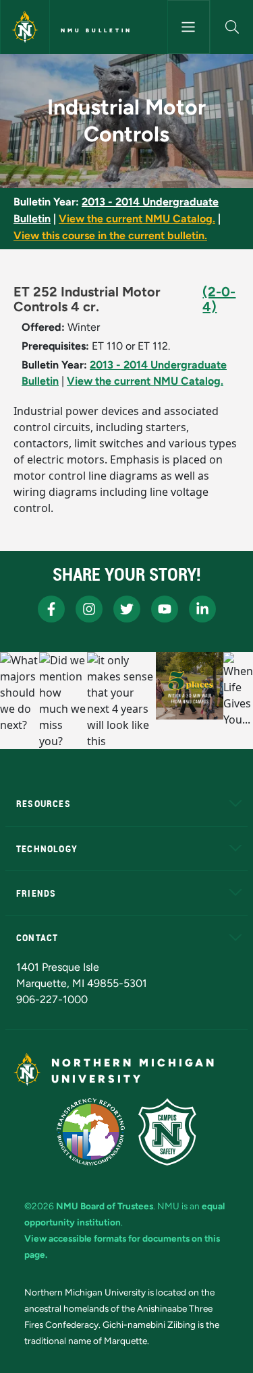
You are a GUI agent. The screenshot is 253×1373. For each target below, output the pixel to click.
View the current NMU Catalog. (137, 218)
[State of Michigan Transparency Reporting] (91, 1132)
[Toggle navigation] (188, 27)
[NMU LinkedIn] (202, 609)
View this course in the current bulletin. (110, 235)
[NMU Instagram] (89, 609)
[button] (231, 27)
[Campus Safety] (167, 1132)
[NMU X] (126, 609)
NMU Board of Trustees (104, 1206)
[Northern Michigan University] (25, 27)
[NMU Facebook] (51, 609)
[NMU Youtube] (164, 609)
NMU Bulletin (96, 30)
